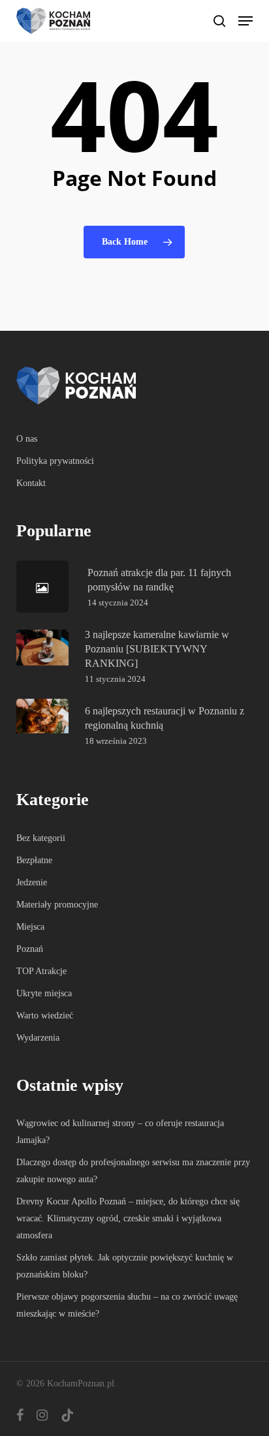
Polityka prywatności (55, 461)
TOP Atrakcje (41, 971)
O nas (26, 439)
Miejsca (30, 927)
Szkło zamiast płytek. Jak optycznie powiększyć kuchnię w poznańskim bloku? (124, 1266)
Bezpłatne (34, 860)
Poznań (29, 949)
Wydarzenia (37, 1038)
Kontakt (31, 483)
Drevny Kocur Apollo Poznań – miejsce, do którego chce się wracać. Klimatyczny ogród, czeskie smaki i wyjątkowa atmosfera (128, 1218)
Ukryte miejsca (44, 993)
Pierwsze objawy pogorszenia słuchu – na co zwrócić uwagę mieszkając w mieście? (127, 1305)
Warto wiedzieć (44, 1015)
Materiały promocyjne (57, 904)
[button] (245, 20)
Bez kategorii (40, 838)
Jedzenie (31, 882)
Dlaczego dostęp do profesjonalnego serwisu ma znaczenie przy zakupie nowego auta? (133, 1170)
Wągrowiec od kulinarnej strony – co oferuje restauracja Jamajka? (120, 1131)
